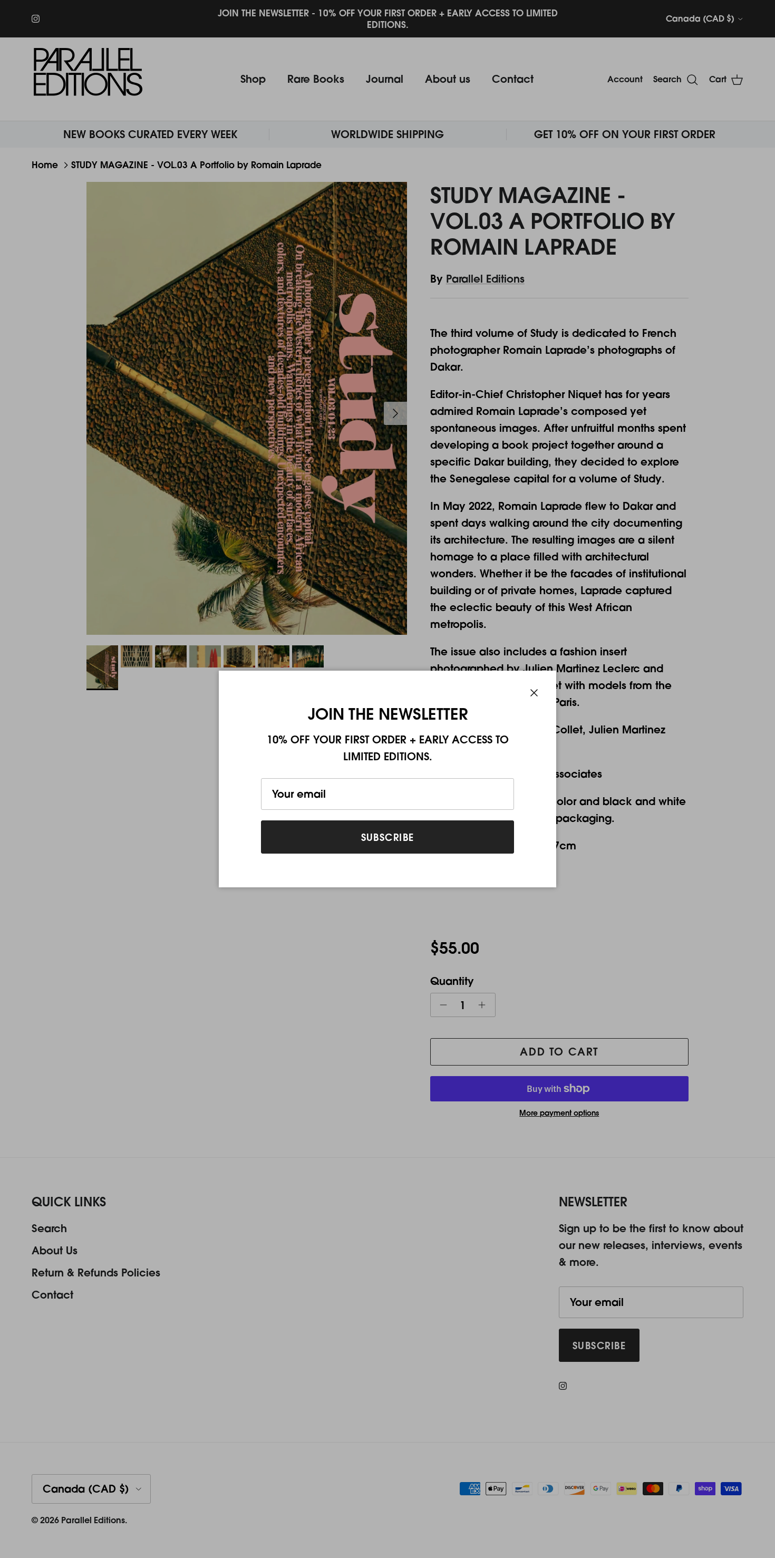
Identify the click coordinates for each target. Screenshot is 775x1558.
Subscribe (387, 837)
